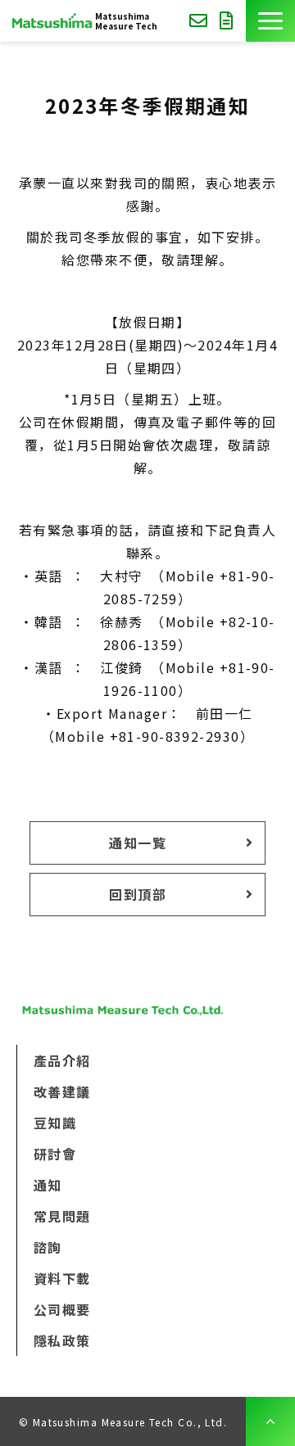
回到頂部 (137, 894)
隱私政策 (62, 1340)
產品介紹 (62, 1060)
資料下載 (229, 21)
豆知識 (55, 1122)
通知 (48, 1185)
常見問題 (62, 1216)
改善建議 (62, 1091)
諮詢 (200, 21)
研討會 (55, 1154)
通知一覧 (137, 842)
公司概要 (62, 1309)
